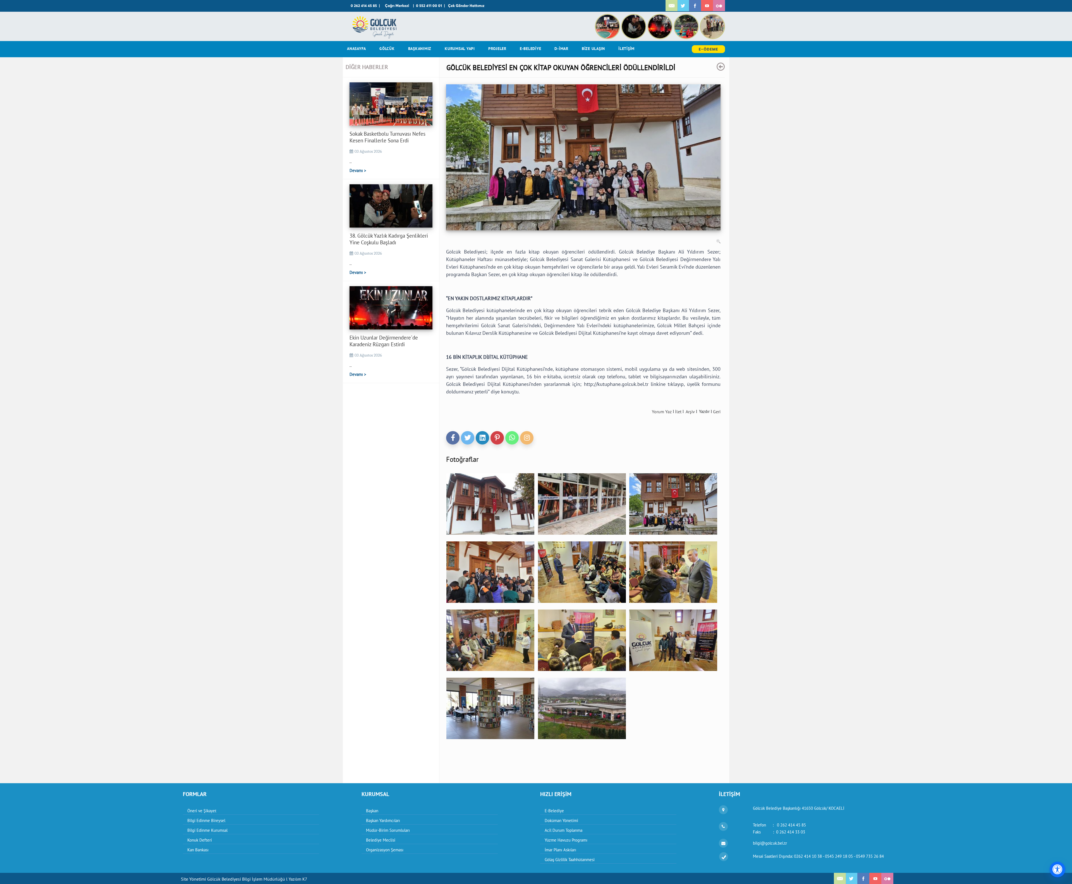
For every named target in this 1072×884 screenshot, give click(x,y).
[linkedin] (482, 438)
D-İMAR (561, 48)
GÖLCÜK (387, 48)
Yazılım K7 (298, 879)
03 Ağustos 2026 (368, 151)
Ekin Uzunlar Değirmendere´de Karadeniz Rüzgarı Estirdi (384, 341)
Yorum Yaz (662, 411)
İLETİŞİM (626, 48)
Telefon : (779, 825)
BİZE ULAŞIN (593, 48)
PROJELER (497, 48)
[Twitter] (467, 438)
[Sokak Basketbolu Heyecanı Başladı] (687, 17)
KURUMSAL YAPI (460, 48)
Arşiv (690, 411)
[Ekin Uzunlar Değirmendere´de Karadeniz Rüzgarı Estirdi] (660, 17)
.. (350, 161)
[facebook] (453, 438)
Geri (717, 411)
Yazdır (704, 411)
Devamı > (358, 170)
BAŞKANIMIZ (420, 48)
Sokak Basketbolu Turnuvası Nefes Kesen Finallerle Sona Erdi (387, 137)
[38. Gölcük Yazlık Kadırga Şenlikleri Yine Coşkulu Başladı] (634, 17)
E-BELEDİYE (530, 48)
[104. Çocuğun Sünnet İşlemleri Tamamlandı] (712, 17)
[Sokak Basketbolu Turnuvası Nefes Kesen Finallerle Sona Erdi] (608, 17)
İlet (678, 411)
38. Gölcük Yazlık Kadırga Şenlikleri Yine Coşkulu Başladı (389, 239)
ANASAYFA (356, 48)
